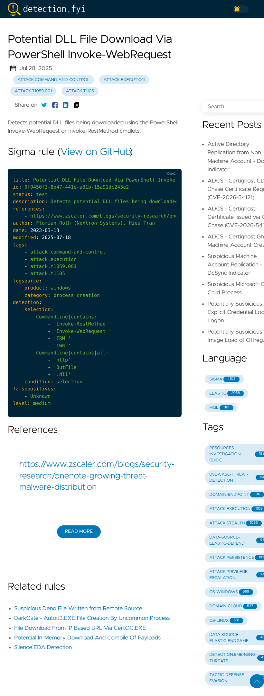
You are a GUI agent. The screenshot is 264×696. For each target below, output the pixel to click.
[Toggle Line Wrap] (169, 163)
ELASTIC (224, 393)
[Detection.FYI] (49, 9)
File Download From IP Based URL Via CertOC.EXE (80, 628)
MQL (219, 408)
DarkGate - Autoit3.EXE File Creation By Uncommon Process (92, 618)
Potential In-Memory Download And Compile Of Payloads (87, 638)
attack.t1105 (80, 91)
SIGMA (222, 379)
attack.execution (124, 80)
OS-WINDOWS (229, 592)
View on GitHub (95, 152)
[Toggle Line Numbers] (155, 163)
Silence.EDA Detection (43, 647)
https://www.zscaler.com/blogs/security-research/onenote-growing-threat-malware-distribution (94, 476)
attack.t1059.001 (33, 91)
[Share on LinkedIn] (65, 105)
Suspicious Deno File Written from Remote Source (78, 608)
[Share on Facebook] (55, 105)
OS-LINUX (224, 621)
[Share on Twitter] (44, 105)
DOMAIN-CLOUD (231, 606)
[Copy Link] (76, 105)
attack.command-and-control (54, 80)
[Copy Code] (142, 163)
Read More (79, 531)
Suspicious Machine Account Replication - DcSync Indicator (234, 265)
